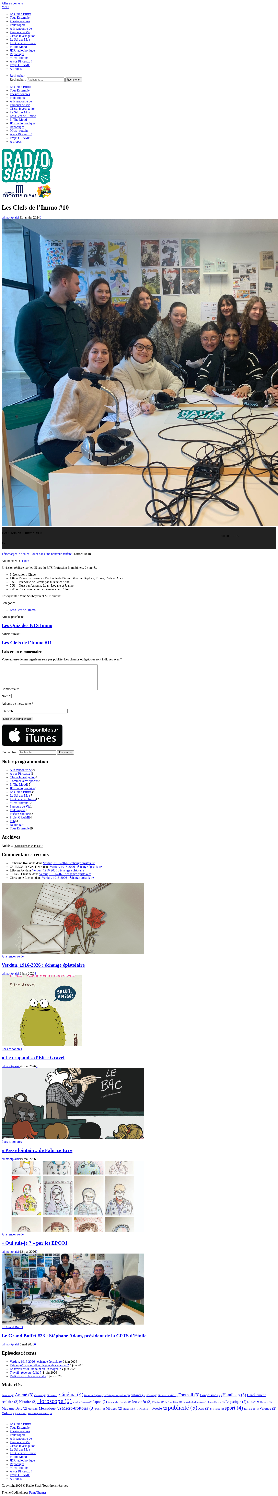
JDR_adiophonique (22, 50)
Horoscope (54, 1401)
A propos (16, 68)
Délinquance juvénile (118, 1395)
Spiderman (217, 1409)
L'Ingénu (158, 1402)
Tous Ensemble (20, 17)
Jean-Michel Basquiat (119, 1402)
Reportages (17, 54)
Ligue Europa (216, 1402)
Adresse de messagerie (17, 703)
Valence (267, 1408)
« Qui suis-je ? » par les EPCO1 (35, 1243)
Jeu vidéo (141, 1402)
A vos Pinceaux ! (21, 61)
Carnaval (40, 1395)
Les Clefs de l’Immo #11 (27, 642)
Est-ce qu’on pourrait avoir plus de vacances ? (39, 1365)
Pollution (145, 1409)
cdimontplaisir (11, 217)
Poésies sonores (20, 21)
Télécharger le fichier (15, 554)
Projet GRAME (20, 65)
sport (234, 1408)
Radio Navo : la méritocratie (28, 1376)
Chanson (52, 1395)
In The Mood (18, 46)
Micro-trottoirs (19, 57)
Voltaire (21, 1413)
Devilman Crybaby (95, 1395)
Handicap (234, 1394)
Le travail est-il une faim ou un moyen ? (35, 1369)
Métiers (114, 1408)
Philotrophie (17, 25)
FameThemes (37, 1492)
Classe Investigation (22, 36)
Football (188, 1394)
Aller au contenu (12, 3)
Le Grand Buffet (20, 14)
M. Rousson (264, 1402)
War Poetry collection (40, 1413)
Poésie (159, 1408)
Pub (12, 821)
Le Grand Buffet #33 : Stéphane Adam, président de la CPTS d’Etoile (74, 1335)
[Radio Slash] (28, 197)
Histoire (27, 1402)
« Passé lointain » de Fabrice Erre (37, 1150)
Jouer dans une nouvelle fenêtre (51, 554)
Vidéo (9, 1413)
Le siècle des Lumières (195, 1402)
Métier (100, 1409)
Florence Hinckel (167, 1395)
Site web (7, 711)
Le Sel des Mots (20, 39)
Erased (152, 1395)
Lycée (251, 1402)
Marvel (33, 1409)
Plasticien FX (131, 1409)
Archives (7, 845)
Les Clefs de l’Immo (23, 43)
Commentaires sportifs (24, 781)
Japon (100, 1402)
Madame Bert (14, 1408)
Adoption (8, 1395)
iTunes (25, 560)
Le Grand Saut (173, 1402)
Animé (24, 1394)
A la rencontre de (21, 28)
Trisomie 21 (251, 1409)
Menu (5, 7)
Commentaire (10, 689)
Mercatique (50, 1408)
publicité (182, 1407)
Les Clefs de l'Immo (23, 610)
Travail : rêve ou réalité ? (26, 1372)
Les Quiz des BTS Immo (27, 625)
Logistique (235, 1402)
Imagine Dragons (82, 1402)
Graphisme (211, 1395)
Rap (203, 1408)
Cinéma (71, 1394)
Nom (6, 696)
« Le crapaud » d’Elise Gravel (33, 1057)
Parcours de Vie (20, 32)
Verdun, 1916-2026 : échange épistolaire (69, 863)
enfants (139, 1395)
